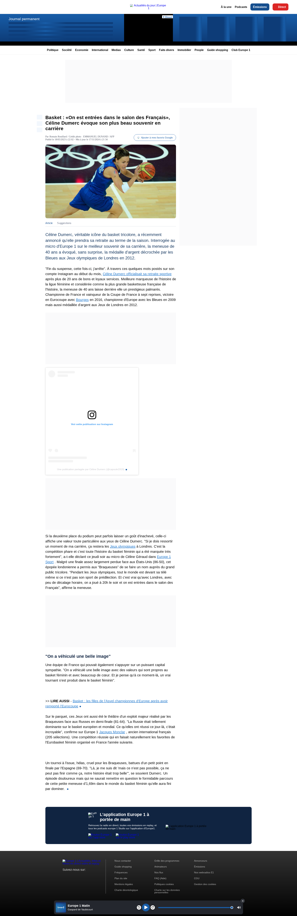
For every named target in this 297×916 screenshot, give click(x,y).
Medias (116, 50)
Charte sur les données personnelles (167, 891)
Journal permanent (24, 19)
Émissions (260, 7)
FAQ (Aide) (160, 878)
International (100, 50)
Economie (81, 50)
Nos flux (158, 872)
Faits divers (166, 50)
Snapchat (88, 876)
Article (49, 223)
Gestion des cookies (205, 884)
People (199, 50)
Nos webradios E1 (204, 872)
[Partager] (39, 117)
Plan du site (120, 878)
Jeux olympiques (122, 546)
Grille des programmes (166, 860)
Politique (52, 50)
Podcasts (241, 7)
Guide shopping (217, 50)
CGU (196, 878)
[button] (239, 907)
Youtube (82, 876)
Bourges (82, 300)
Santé (141, 50)
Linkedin (94, 876)
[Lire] (146, 907)
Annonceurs (200, 860)
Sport (152, 50)
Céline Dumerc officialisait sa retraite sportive (137, 274)
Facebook (76, 876)
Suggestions (64, 223)
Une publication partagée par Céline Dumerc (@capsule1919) (90, 469)
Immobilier (184, 50)
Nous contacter (122, 860)
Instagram (70, 876)
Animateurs (160, 866)
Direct (282, 7)
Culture (129, 50)
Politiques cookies (164, 884)
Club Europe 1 (241, 50)
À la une (226, 7)
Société (67, 50)
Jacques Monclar (112, 732)
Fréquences (121, 872)
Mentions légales (123, 884)
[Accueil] (148, 8)
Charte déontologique (126, 890)
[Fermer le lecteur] (243, 901)
